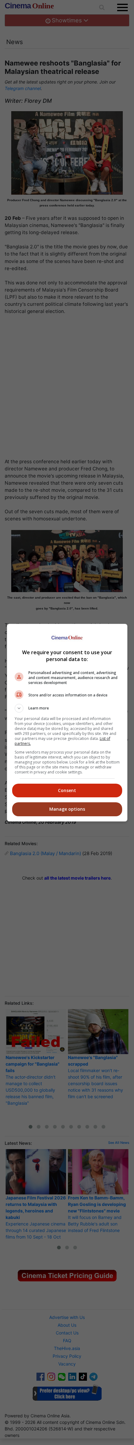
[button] (67, 708)
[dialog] (67, 723)
